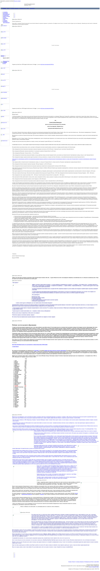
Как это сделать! (17, 0)
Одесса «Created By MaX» (94, 566)
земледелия (42, 494)
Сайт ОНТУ (32, 8)
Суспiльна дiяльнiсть (14, 8)
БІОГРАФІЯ (5, 13)
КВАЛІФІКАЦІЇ (6, 14)
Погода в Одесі (6, 61)
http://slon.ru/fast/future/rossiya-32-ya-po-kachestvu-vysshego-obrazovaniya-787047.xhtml (29, 344)
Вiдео (28, 8)
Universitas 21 (36, 350)
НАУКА (4, 17)
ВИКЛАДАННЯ (6, 16)
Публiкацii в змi (22, 8)
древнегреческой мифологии (27, 494)
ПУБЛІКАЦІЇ (5, 15)
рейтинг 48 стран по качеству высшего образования (55, 350)
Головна (70, 561)
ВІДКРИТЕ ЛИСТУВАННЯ (6, 22)
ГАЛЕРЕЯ (5, 20)
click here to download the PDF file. (47, 64)
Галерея (2, 55)
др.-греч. (76, 493)
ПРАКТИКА (5, 18)
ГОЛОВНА (5, 12)
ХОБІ (4, 19)
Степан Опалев (15, 346)
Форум (8, 8)
